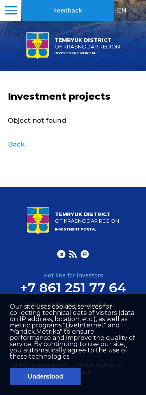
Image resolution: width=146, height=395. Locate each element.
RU (138, 10)
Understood (45, 376)
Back (16, 144)
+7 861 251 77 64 (73, 287)
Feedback (67, 10)
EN (122, 10)
